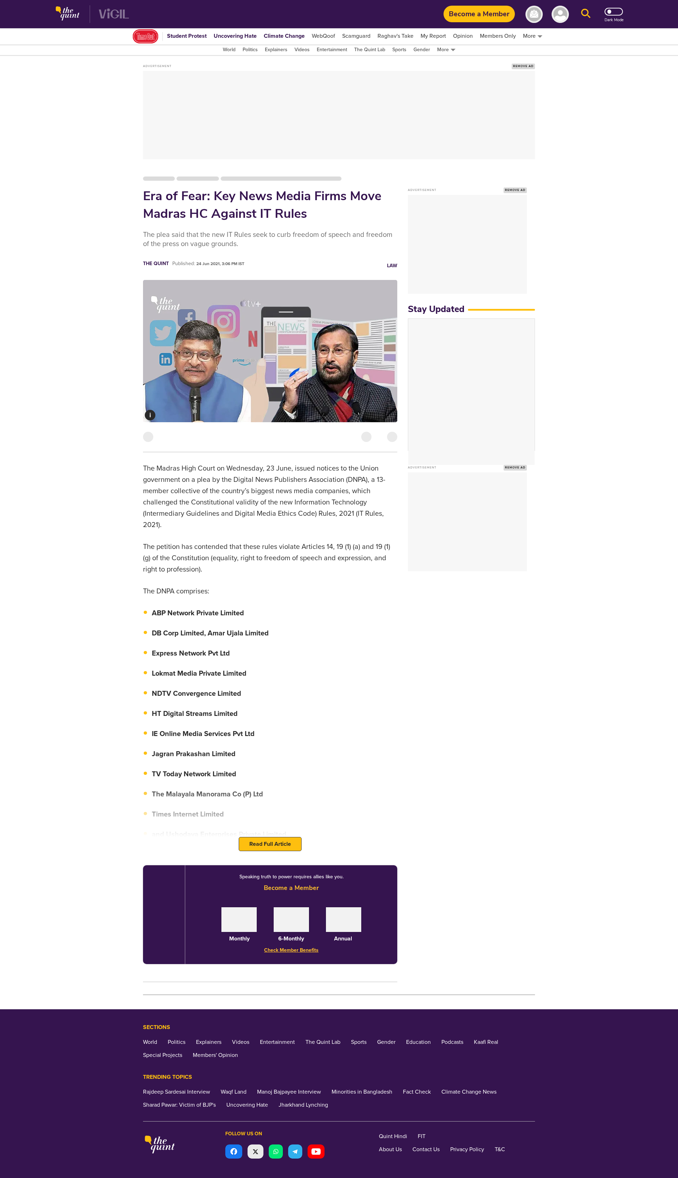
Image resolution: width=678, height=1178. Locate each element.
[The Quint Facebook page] (233, 1152)
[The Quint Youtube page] (316, 1152)
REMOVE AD (523, 66)
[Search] (585, 14)
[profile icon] (560, 14)
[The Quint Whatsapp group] (276, 1152)
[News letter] (534, 14)
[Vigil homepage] (114, 14)
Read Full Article (270, 844)
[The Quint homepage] (67, 14)
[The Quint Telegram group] (295, 1152)
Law (392, 266)
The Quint (156, 264)
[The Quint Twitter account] (255, 1152)
